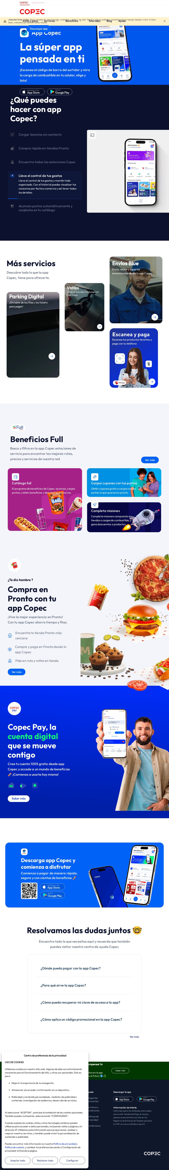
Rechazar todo (45, 1160)
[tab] (45, 137)
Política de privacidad (64, 1143)
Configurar (72, 1160)
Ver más (150, 460)
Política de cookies (14, 1147)
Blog (109, 21)
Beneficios (72, 21)
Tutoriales (94, 21)
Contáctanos (94, 1125)
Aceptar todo (17, 1160)
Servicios (49, 21)
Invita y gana (30, 21)
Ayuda (122, 21)
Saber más (120, 1070)
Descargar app (39, 28)
